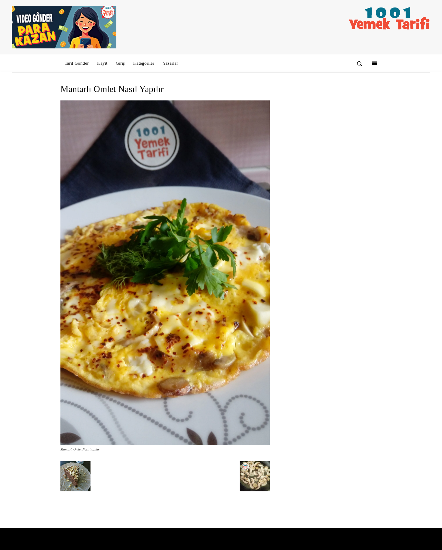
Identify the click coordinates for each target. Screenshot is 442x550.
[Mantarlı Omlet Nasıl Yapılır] (165, 443)
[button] (359, 63)
